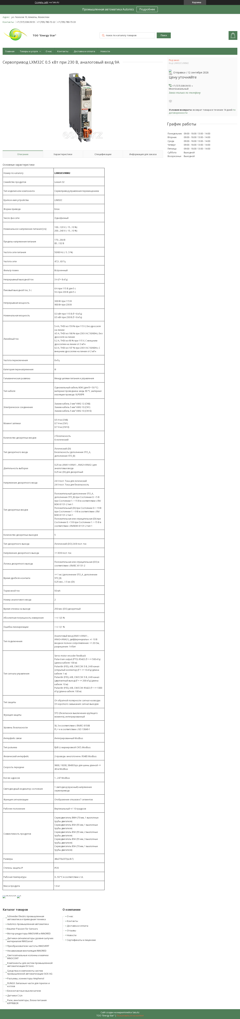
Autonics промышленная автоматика (28, 924)
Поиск (164, 35)
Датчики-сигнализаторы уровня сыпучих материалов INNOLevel (30, 940)
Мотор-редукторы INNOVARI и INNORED (29, 933)
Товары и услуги (29, 51)
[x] (19, 895)
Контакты (62, 51)
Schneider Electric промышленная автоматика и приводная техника (26, 918)
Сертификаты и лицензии (81, 940)
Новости (105, 51)
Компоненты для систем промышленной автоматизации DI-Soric (30, 964)
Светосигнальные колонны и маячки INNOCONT (27, 957)
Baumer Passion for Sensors (22, 928)
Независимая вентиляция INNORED (26, 950)
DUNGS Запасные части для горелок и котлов (28, 985)
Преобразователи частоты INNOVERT (28, 946)
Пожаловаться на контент (130, 1015)
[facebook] (9, 895)
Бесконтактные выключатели (24, 990)
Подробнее (147, 9)
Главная (9, 51)
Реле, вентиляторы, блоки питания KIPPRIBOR (27, 1002)
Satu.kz (135, 1012)
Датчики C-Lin (14, 995)
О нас (49, 51)
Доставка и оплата (84, 51)
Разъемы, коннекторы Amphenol (25, 978)
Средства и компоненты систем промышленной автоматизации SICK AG (29, 972)
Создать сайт (41, 2)
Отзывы (71, 930)
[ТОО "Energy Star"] (16, 36)
